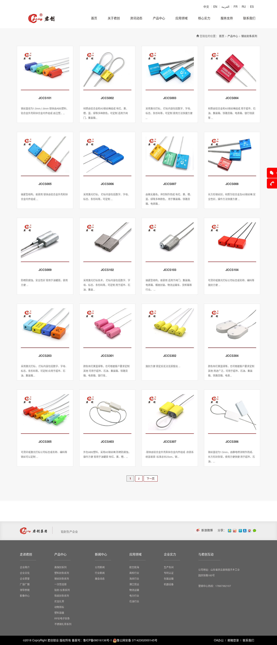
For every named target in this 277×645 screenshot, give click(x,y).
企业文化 (25, 573)
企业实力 (170, 554)
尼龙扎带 (59, 601)
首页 (94, 18)
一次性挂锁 (60, 584)
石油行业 (134, 601)
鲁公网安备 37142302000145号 (137, 640)
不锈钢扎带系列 (62, 624)
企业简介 (25, 567)
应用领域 (181, 18)
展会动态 (100, 578)
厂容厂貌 (25, 584)
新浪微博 (207, 530)
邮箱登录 (233, 640)
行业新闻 (100, 573)
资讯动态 (136, 18)
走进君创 (26, 554)
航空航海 (134, 567)
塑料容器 (59, 612)
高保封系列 (60, 567)
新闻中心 (101, 554)
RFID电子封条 (62, 618)
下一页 (151, 478)
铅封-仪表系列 (62, 590)
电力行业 (134, 595)
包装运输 (169, 578)
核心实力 (204, 18)
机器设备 (169, 584)
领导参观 (25, 590)
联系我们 (249, 18)
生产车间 (169, 567)
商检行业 (134, 573)
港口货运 (134, 584)
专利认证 (169, 573)
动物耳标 (59, 607)
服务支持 (227, 18)
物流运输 (134, 590)
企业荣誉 (25, 578)
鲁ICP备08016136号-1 (97, 640)
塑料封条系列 (61, 573)
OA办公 (219, 640)
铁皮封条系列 (61, 595)
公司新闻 (100, 567)
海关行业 (134, 578)
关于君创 (114, 18)
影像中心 (25, 595)
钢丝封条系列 (249, 36)
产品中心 (159, 18)
